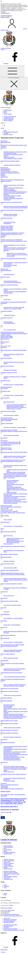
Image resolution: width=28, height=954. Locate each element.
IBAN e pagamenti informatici (8, 654)
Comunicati (6, 886)
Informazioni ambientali (6, 697)
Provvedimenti (4, 437)
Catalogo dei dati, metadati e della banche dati (14, 778)
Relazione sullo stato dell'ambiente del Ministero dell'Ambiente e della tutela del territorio (15, 717)
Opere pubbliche (4, 660)
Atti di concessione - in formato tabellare (13, 526)
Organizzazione (4, 176)
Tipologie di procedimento (7, 423)
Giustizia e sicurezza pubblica (11, 872)
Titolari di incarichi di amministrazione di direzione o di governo (13, 188)
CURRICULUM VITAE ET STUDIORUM (11, 239)
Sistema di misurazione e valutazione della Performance (14, 350)
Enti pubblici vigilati (5, 391)
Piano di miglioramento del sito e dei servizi (14, 930)
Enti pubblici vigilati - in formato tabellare (13, 395)
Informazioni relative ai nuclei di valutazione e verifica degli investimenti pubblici (14, 669)
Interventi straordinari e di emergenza (9, 730)
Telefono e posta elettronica (7, 226)
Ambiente (6, 875)
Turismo (5, 867)
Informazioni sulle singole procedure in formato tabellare (14, 452)
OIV (2, 325)
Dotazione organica (5, 277)
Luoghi (5, 893)
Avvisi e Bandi (10, 483)
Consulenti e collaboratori (7, 230)
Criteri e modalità (5, 515)
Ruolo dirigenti (7, 266)
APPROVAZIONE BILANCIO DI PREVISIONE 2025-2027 (15, 539)
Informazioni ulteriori (12, 492)
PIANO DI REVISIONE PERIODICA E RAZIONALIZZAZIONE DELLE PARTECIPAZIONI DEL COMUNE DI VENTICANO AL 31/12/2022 (16, 406)
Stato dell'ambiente (8, 706)
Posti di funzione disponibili (10, 265)
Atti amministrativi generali (10, 153)
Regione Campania (5, 17)
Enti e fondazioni (8, 849)
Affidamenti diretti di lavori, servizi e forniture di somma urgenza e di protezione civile (17, 490)
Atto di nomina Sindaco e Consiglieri (12, 195)
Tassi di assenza (4, 295)
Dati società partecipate (9, 401)
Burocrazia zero (4, 167)
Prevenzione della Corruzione (8, 742)
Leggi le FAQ (7, 918)
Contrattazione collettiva (6, 311)
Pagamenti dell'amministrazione (8, 635)
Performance (4, 347)
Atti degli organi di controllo (10, 215)
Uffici (5, 848)
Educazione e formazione (10, 871)
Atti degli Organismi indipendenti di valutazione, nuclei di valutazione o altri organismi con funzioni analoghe (15, 580)
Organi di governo (8, 845)
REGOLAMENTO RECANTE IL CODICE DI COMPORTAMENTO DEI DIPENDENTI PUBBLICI (14, 333)
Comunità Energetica (9, 117)
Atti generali (3, 147)
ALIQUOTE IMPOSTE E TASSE (9, 171)
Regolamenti (7, 779)
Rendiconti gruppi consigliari (10, 214)
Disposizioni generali (6, 142)
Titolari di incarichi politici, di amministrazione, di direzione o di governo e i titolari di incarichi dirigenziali (15, 193)
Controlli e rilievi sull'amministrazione (9, 570)
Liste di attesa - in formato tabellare (12, 624)
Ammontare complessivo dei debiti (12, 651)
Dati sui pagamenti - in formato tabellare (13, 642)
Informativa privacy (8, 926)
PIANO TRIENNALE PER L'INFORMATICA (12, 788)
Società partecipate (5, 397)
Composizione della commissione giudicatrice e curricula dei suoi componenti (15, 497)
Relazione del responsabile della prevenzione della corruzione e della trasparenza (15, 755)
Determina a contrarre (12, 481)
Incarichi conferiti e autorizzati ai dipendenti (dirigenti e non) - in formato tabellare (14, 308)
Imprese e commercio (9, 863)
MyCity (3, 952)
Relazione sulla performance (7, 366)
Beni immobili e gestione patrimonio (9, 554)
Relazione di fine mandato (7, 228)
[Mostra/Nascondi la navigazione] (12, 71)
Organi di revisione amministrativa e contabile (11, 583)
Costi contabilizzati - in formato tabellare (13, 618)
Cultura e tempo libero (9, 860)
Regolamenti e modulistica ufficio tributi (10, 172)
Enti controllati (4, 388)
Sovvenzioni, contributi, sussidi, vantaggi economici (13, 512)
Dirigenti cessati (4, 269)
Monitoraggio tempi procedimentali (9, 430)
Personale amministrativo (9, 852)
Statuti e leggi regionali (9, 157)
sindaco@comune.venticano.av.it (11, 914)
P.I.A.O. (2, 343)
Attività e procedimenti (6, 420)
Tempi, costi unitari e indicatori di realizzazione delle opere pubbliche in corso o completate (15, 685)
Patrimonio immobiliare (6, 557)
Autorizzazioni (7, 877)
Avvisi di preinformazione (13, 480)
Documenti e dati (8, 853)
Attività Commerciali (8, 119)
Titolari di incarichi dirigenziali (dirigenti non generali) (13, 258)
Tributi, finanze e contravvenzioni (11, 873)
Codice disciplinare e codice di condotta (13, 158)
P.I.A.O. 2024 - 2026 (6, 346)
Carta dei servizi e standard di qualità (9, 601)
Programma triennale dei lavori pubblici (16, 472)
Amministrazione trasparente (10, 924)
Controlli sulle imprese (6, 445)
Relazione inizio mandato (7, 227)
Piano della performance (6, 358)
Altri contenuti (4, 739)
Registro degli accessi (9, 771)
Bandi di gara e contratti (6, 449)
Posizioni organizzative (9, 197)
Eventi (5, 894)
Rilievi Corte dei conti (9, 595)
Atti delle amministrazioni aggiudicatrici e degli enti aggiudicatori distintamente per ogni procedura (13, 460)
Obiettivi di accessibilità (9, 780)
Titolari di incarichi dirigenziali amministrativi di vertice (14, 241)
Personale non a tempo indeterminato (9, 284)
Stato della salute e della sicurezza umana (13, 715)
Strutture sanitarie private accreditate (9, 720)
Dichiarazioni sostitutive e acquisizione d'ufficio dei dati (14, 431)
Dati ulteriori (4, 783)
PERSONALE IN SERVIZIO (10, 809)
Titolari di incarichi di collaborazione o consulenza (12, 232)
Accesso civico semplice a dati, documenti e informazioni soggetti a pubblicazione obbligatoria (15, 767)
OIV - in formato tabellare (10, 329)
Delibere (3, 174)
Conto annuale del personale (10, 281)
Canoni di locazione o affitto (7, 563)
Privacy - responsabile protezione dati (9, 784)
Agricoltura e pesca (8, 879)
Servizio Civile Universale (10, 116)
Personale (6, 133)
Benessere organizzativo (6, 387)
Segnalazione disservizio (9, 921)
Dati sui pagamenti (5, 638)
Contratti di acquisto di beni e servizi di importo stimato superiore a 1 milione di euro (15, 499)
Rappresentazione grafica (6, 417)
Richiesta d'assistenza (9, 922)
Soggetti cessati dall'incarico (10, 190)
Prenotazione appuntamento (10, 919)
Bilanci (2, 528)
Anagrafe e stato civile (9, 859)
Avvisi (5, 887)
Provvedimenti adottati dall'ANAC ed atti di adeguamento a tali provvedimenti (14, 757)
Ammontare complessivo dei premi (9, 372)
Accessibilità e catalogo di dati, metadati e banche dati (13, 774)
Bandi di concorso (5, 338)
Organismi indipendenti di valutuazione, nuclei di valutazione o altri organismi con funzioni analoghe (13, 573)
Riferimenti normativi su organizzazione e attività (15, 151)
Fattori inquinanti (8, 707)
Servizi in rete (4, 627)
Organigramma (7, 223)
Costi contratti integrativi (9, 323)
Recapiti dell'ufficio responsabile (11, 435)
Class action (3, 607)
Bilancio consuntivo (8, 543)
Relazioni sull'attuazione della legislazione (13, 714)
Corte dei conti (4, 591)
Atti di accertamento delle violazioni (12, 759)
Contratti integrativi (8, 321)
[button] (8, 110)
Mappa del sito (4, 949)
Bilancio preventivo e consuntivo (8, 531)
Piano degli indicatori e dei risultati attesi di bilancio (13, 546)
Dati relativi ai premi (5, 380)
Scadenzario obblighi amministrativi (12, 165)
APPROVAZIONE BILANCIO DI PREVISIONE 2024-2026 (15, 542)
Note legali (6, 927)
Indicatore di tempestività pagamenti (9, 646)
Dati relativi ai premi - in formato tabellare (13, 384)
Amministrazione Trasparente (11, 132)
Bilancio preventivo (8, 535)
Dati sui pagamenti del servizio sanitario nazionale (12, 644)
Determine (3, 175)
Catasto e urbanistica (8, 866)
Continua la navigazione (6, 15)
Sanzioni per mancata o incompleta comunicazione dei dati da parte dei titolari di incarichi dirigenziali (15, 207)
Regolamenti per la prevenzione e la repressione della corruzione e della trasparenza (15, 752)
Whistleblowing (4, 786)
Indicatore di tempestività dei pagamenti (13, 650)
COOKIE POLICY (5, 13)
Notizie (5, 885)
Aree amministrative (8, 847)
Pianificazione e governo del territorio (9, 688)
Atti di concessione (5, 522)
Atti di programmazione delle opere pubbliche (11, 672)
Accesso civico (4, 762)
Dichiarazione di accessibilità (10, 928)
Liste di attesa (4, 620)
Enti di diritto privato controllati (8, 411)
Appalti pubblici (7, 864)
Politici (5, 851)
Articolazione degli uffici (6, 218)
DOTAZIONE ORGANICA (9, 806)
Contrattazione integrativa (7, 317)
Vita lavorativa (7, 862)
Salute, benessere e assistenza (10, 876)
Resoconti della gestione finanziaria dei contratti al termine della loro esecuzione (15, 502)
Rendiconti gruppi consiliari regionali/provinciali (12, 210)
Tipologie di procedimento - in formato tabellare (15, 427)
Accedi (2, 128)
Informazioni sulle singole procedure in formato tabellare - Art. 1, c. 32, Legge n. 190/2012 (15, 457)
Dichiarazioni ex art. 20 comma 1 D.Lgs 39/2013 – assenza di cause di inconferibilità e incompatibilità (17, 255)
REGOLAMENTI (5, 170)
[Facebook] (4, 125)
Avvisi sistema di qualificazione (14, 487)
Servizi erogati (4, 598)
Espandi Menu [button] (4, 140)
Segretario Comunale (6, 335)
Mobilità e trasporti (8, 868)
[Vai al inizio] (1, 815)
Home (5, 130)
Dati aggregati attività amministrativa (9, 419)
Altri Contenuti (4, 787)
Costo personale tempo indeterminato (12, 282)
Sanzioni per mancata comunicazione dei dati (11, 202)
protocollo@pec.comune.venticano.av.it (12, 915)
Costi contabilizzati (5, 614)
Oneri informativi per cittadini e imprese (10, 161)
